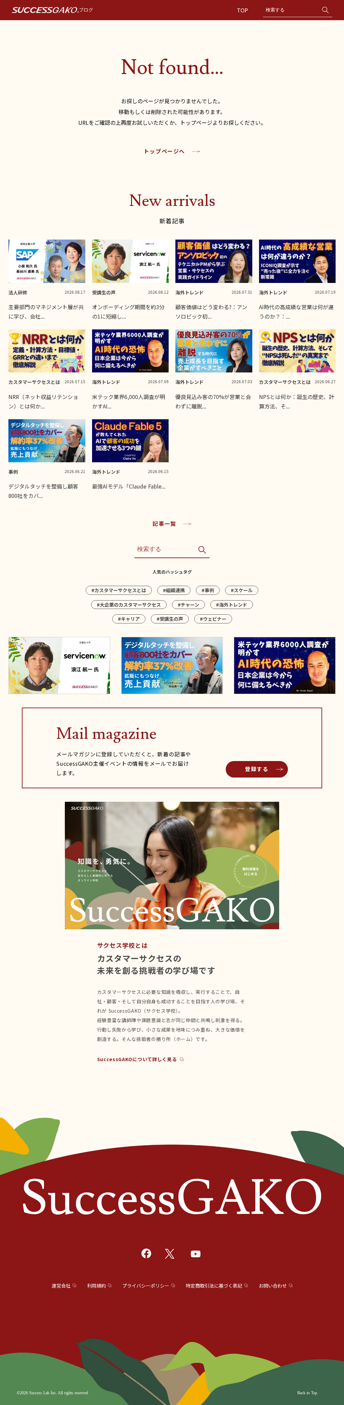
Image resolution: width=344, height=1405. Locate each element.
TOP (243, 10)
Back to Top (307, 1393)
